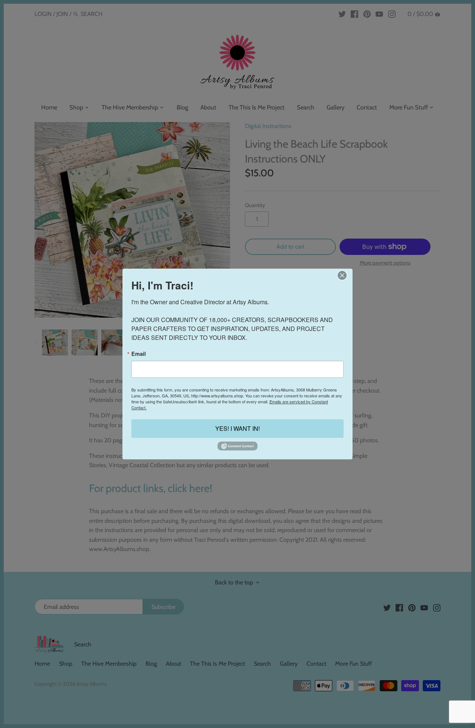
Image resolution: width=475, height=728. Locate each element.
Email (138, 353)
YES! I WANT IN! (237, 428)
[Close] (342, 275)
